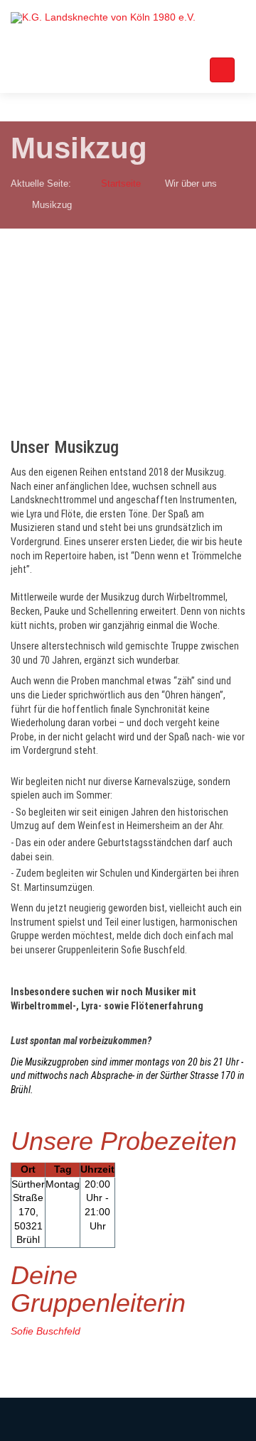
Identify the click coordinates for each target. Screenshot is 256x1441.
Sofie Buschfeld (45, 1331)
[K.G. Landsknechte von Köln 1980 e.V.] (103, 17)
